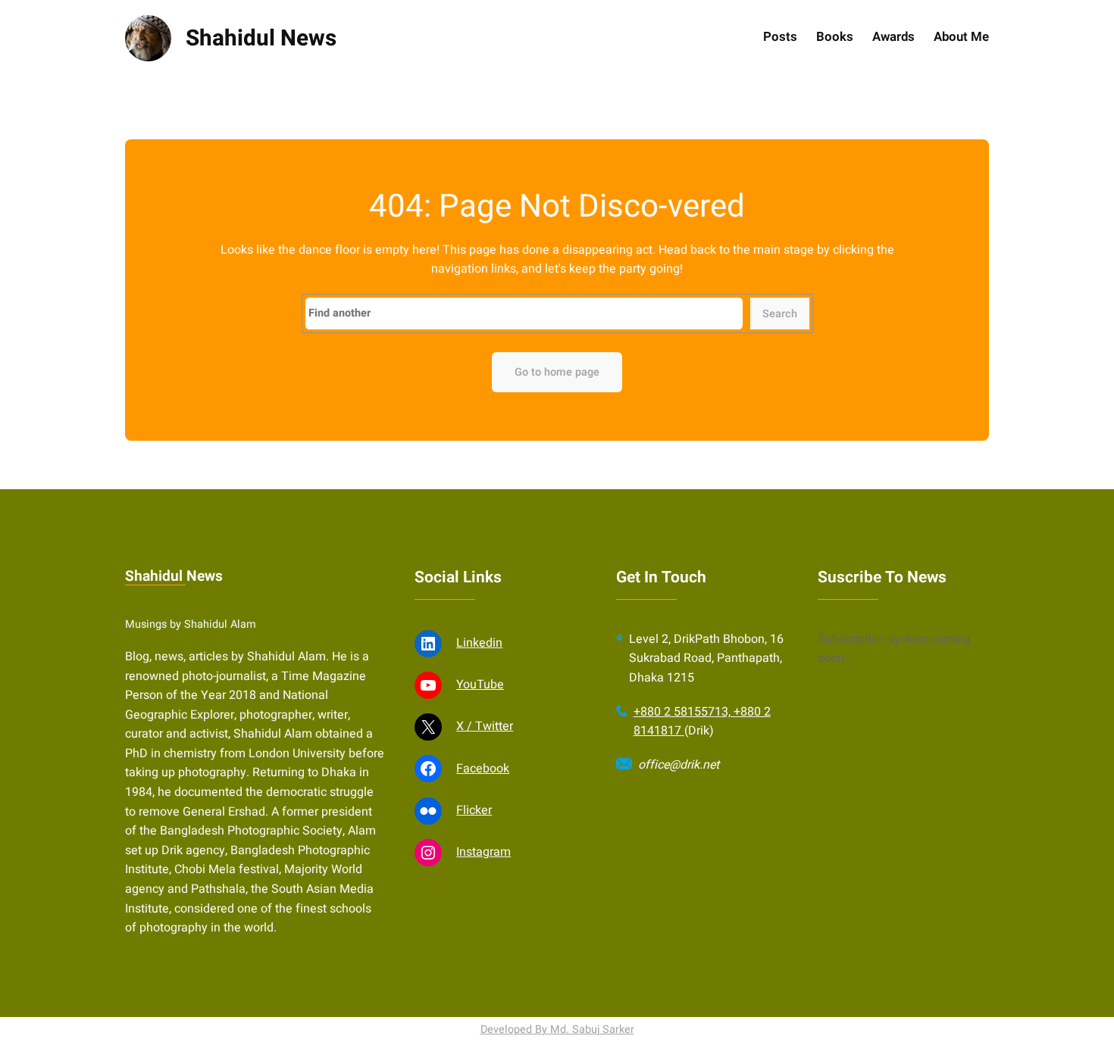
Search (779, 314)
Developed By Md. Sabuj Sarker (557, 1029)
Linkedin (479, 643)
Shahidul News (261, 38)
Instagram (483, 852)
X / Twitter (484, 726)
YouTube (480, 684)
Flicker (474, 810)
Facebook (482, 769)
